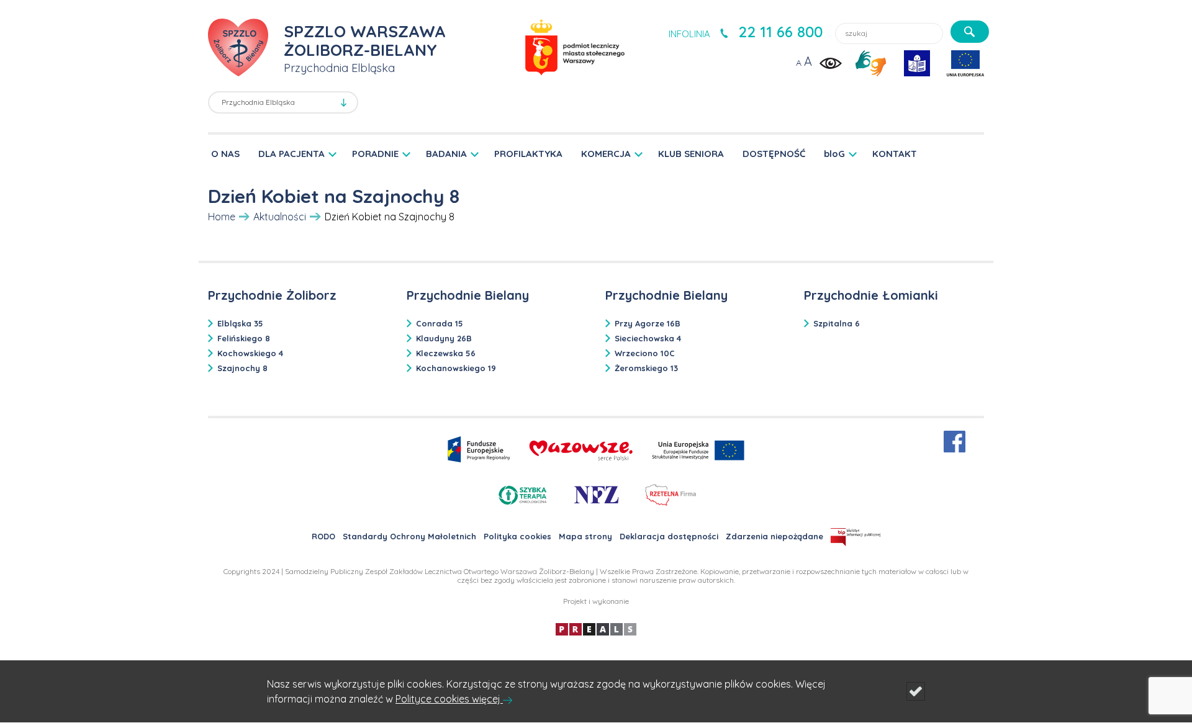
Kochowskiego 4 (250, 353)
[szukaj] (969, 31)
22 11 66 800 (780, 31)
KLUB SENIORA (691, 153)
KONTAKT (894, 153)
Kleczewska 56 (446, 353)
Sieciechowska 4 (648, 338)
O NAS (225, 153)
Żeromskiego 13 (646, 368)
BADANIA (446, 153)
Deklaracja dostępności (669, 536)
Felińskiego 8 (243, 338)
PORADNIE (375, 153)
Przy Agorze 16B (647, 323)
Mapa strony (585, 536)
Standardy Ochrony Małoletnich (409, 536)
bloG (834, 153)
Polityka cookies (517, 536)
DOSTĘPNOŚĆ (774, 153)
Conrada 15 (439, 323)
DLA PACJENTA (291, 153)
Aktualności (279, 216)
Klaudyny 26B (444, 338)
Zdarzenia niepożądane (774, 536)
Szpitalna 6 (836, 323)
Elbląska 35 (240, 323)
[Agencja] (596, 628)
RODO (323, 536)
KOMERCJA (606, 153)
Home (221, 216)
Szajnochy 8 (242, 368)
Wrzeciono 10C (645, 353)
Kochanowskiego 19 (456, 368)
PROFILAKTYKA (528, 153)
